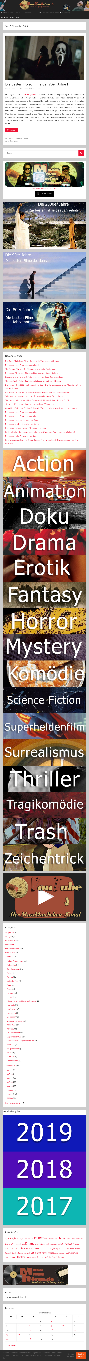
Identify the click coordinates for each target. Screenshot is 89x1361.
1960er (10, 1074)
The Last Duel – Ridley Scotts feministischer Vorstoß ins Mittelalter (33, 381)
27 (19, 1339)
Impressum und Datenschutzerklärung (56, 13)
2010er (10, 1094)
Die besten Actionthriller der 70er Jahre (21, 420)
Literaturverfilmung (15, 1021)
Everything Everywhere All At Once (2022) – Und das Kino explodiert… (34, 377)
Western (10, 1057)
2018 (52, 1238)
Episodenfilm (12, 981)
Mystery (10, 1029)
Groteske (77, 1244)
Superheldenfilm (14, 1037)
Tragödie (56, 1257)
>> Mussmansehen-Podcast (11, 17)
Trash (9, 1053)
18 (75, 1330)
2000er (10, 1090)
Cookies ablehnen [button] (70, 1355)
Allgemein (9, 933)
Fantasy (10, 993)
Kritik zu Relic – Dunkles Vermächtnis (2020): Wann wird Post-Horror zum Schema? (40, 432)
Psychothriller (10, 1253)
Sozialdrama (62, 1253)
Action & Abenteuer (15, 961)
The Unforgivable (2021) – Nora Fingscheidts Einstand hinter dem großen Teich (38, 400)
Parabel (77, 1249)
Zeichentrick (12, 1061)
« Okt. (7, 1346)
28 (30, 1339)
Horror (25, 138)
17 (63, 1330)
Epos (9, 985)
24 (63, 1335)
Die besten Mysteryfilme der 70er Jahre (22, 424)
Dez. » (13, 1346)
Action (62, 1238)
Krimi (40, 1249)
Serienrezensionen (13, 1103)
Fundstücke (10, 953)
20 (19, 1335)
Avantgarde (79, 1238)
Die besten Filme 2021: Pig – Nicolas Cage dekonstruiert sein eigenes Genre (37, 392)
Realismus (19, 1253)
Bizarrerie (8, 1244)
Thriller (10, 1045)
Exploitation (53, 1244)
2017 (49, 1238)
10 (63, 1326)
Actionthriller (71, 1238)
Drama (10, 977)
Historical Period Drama (13, 1249)
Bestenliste (18, 138)
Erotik (9, 989)
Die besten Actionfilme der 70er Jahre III (22, 365)
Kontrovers (11, 1009)
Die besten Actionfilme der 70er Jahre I (21, 416)
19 (7, 1335)
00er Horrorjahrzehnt (30, 94)
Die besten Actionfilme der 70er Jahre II (21, 412)
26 (7, 1339)
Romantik (27, 1253)
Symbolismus (10, 1257)
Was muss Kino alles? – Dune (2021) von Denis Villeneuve (29, 404)
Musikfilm (11, 1025)
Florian (38, 89)
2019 (56, 1239)
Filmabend (9, 945)
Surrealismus (72, 1253)
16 (52, 1330)
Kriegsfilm (11, 1013)
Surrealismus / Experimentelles (20, 1041)
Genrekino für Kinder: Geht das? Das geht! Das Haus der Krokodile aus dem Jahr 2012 (41, 408)
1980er (10, 1082)
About (39, 13)
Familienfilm (60, 1244)
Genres (17, 13)
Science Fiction (13, 1033)
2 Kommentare (14, 141)
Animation (11, 965)
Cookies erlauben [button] (81, 1355)
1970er (10, 1078)
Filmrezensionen (12, 948)
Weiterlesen (11, 130)
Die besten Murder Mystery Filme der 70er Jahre (25, 428)
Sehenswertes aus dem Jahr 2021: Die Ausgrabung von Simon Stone (34, 396)
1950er (10, 1070)
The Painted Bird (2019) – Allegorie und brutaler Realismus (30, 369)
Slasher (56, 1253)
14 (30, 1330)
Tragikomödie (13, 1049)
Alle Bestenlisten (7, 13)
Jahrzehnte (28, 13)
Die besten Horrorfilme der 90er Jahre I (36, 84)
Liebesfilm (11, 1017)
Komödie (11, 1005)
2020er (10, 1098)
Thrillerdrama (31, 1257)
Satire (33, 1252)
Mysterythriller (63, 1249)
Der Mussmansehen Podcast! (44, 188)
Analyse (8, 937)
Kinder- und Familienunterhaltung (21, 1001)
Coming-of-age (18, 1244)
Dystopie (38, 1244)
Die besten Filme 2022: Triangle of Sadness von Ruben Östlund (31, 373)
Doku (9, 973)
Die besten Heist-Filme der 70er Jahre (21, 436)
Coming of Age (13, 969)
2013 (45, 1238)
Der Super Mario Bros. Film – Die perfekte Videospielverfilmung (32, 361)
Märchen (70, 1249)
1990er (10, 138)
